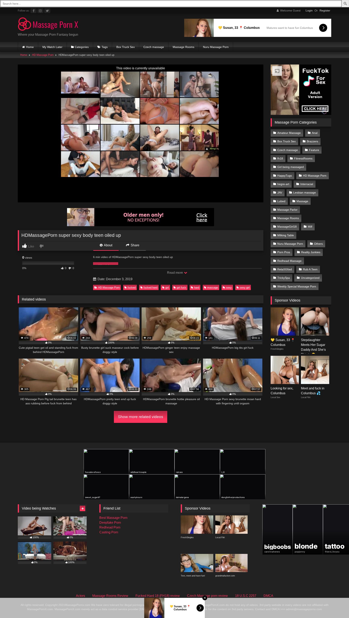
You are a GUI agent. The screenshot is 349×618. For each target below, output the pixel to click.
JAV (279, 192)
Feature (314, 150)
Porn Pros (283, 252)
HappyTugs (284, 175)
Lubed (281, 201)
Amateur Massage (289, 132)
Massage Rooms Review (110, 595)
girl (167, 287)
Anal (314, 132)
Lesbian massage (304, 192)
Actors (80, 595)
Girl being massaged (290, 167)
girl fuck (181, 287)
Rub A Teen (310, 269)
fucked (132, 287)
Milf (310, 226)
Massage (302, 201)
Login (309, 10)
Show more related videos (140, 417)
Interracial (306, 184)
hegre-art (283, 184)
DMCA (268, 595)
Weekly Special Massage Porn (296, 286)
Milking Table (285, 235)
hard (196, 287)
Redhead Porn (109, 527)
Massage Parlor (287, 209)
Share (134, 245)
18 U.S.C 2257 (245, 595)
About (107, 245)
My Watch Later (52, 47)
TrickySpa (283, 277)
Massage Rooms (183, 47)
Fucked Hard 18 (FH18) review (158, 595)
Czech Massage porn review (207, 595)
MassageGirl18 (287, 226)
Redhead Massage (289, 260)
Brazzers (312, 141)
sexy (229, 287)
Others (318, 243)
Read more (175, 272)
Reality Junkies (310, 252)
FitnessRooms (303, 158)
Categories (82, 47)
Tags (105, 47)
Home (30, 47)
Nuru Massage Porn (216, 47)
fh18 (280, 158)
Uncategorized (310, 277)
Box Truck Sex (125, 47)
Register (325, 10)
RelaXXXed (284, 269)
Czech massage (153, 47)
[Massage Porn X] (48, 24)
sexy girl (245, 287)
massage (212, 287)
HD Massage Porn (43, 54)
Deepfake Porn (110, 522)
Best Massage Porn (113, 517)
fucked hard (150, 287)
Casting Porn (108, 532)
